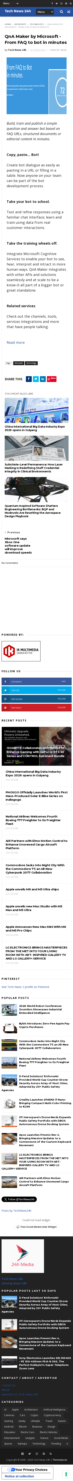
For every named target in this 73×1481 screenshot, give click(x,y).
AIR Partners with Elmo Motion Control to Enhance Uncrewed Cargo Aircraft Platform (44, 1181)
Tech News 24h (12, 1279)
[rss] (71, 3)
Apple (15, 1409)
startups (22, 1443)
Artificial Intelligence (54, 1409)
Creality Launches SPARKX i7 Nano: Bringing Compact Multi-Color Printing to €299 (45, 1103)
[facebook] (52, 3)
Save (53, 378)
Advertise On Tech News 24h (20, 1394)
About (5, 1390)
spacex (8, 1443)
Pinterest (38, 707)
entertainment (12, 1438)
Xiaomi (62, 1421)
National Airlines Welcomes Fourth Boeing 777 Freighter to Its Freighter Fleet (44, 1062)
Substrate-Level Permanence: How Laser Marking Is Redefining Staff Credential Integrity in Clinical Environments (34, 468)
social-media (61, 1438)
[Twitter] (29, 1453)
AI (5, 1409)
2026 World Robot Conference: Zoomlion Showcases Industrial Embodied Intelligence (40, 1009)
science (44, 1438)
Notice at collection (19, 1476)
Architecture (31, 1409)
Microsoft (20, 24)
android (8, 1426)
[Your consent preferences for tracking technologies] (66, 1474)
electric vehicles (48, 1432)
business (37, 1426)
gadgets (30, 1438)
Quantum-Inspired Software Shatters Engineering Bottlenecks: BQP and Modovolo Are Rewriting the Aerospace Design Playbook (33, 511)
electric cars (27, 1432)
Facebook (38, 681)
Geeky (21, 1421)
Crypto (34, 1415)
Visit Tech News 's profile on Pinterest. (26, 987)
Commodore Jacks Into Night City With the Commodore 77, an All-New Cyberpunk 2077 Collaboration (44, 1045)
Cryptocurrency (52, 1415)
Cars (22, 1415)
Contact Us (9, 1385)
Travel (49, 1421)
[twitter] (57, 3)
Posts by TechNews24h (16, 1210)
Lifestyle (35, 1421)
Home (8, 24)
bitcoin (23, 1426)
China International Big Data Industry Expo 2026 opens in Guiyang (35, 428)
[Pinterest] (66, 3)
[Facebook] (22, 1453)
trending (56, 1443)
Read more (16, 342)
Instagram (38, 699)
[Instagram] (61, 3)
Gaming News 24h (14, 1283)
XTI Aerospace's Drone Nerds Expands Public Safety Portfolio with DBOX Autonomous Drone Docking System (45, 1121)
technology (37, 24)
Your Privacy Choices (31, 1470)
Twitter (38, 690)
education (9, 1432)
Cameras (9, 1415)
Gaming (8, 1421)
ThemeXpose (60, 1459)
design (51, 1426)
